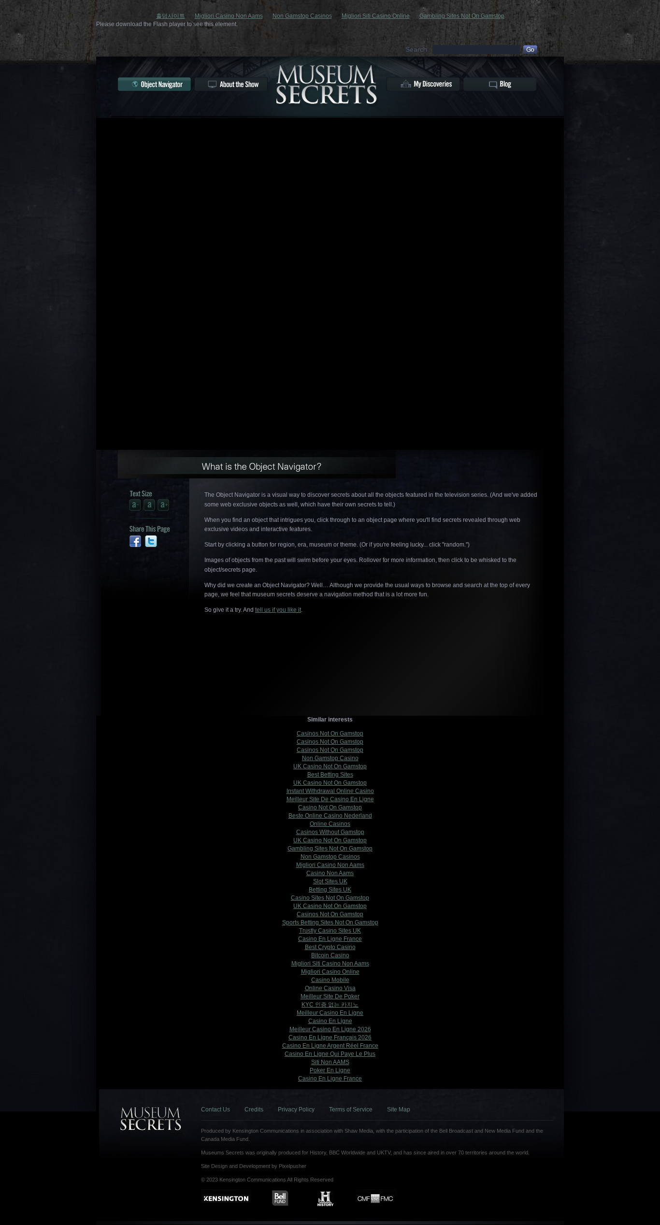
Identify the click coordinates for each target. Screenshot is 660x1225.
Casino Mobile (330, 980)
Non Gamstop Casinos (302, 16)
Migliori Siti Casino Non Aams (330, 963)
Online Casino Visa (330, 988)
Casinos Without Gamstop (330, 832)
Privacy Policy (296, 1109)
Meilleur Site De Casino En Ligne (330, 799)
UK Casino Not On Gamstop (330, 766)
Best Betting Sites (330, 774)
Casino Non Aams (330, 873)
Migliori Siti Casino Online (376, 16)
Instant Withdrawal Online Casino (330, 791)
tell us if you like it (278, 609)
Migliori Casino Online (330, 971)
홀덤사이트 (170, 16)
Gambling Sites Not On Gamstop (461, 16)
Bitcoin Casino (330, 955)
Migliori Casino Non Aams (229, 16)
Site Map (398, 1109)
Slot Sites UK (330, 881)
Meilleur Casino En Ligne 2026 (330, 1029)
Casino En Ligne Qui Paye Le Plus (330, 1054)
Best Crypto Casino (330, 947)
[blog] (499, 84)
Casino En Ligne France (330, 939)
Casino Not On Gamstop (330, 807)
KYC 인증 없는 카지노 (330, 1004)
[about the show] (231, 84)
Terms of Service (351, 1109)
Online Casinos (330, 824)
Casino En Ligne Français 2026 (330, 1037)
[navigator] (154, 84)
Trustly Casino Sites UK (330, 930)
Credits (253, 1109)
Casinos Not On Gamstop (330, 733)
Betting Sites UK (330, 889)
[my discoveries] (423, 84)
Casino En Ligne (330, 1021)
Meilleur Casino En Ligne (330, 1012)
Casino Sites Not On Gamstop (330, 897)
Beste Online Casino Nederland (330, 815)
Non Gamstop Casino (330, 758)
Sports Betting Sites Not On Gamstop (330, 922)
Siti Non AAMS (330, 1062)
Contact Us (215, 1109)
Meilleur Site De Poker (330, 996)
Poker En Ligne (330, 1070)
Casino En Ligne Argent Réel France (330, 1045)
